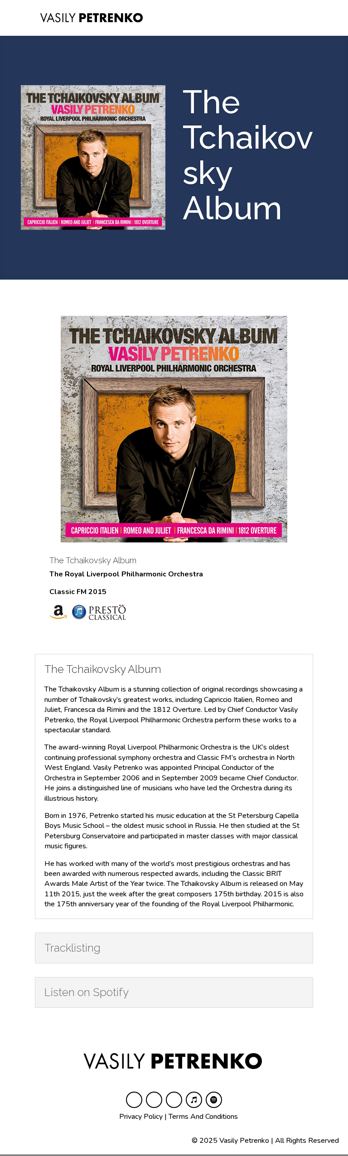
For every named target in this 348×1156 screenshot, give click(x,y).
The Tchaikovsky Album (92, 560)
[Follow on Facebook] (134, 1100)
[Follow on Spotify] (214, 1100)
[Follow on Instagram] (154, 1100)
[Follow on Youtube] (174, 1100)
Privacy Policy (141, 1117)
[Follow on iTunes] (194, 1100)
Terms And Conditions (203, 1117)
